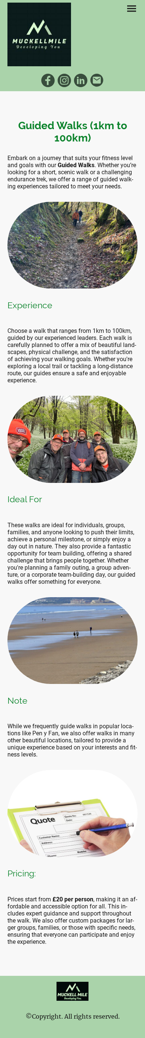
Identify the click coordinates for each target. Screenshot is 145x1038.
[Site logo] (39, 34)
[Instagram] (64, 80)
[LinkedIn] (80, 80)
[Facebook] (48, 80)
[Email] (97, 80)
